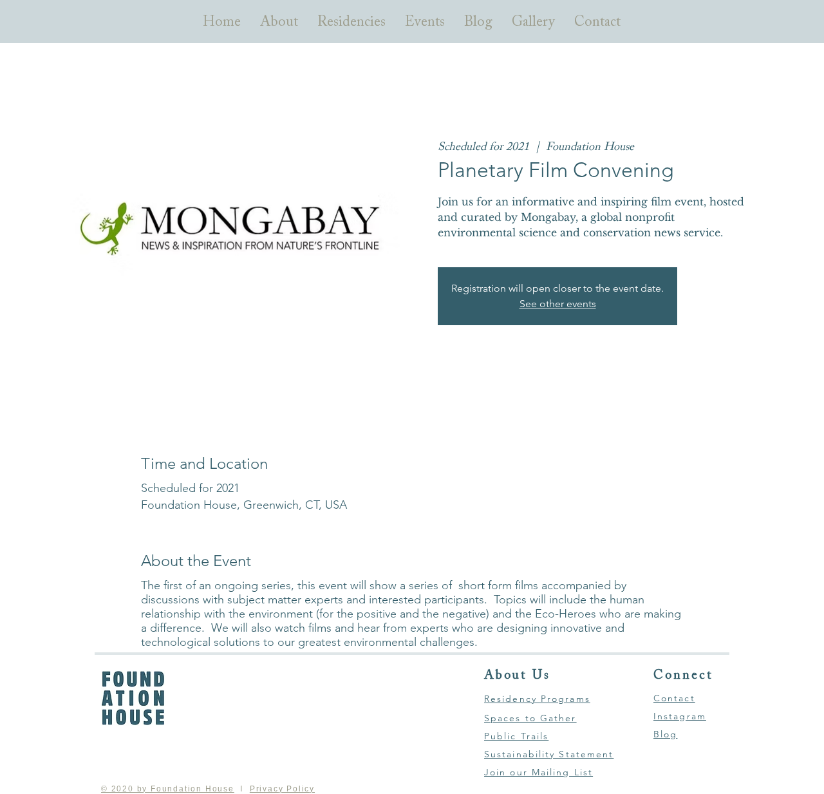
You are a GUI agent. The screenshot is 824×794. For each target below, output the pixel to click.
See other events (558, 304)
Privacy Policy (282, 788)
